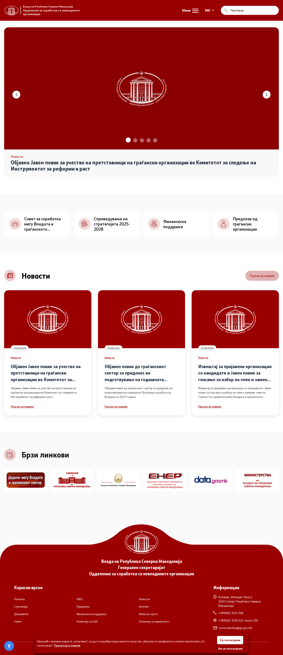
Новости (16, 357)
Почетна (19, 599)
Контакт (144, 606)
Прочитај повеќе (262, 275)
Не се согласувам (230, 648)
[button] (128, 140)
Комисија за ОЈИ (87, 621)
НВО (79, 599)
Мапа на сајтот (148, 614)
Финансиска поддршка (91, 614)
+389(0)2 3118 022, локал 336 (238, 620)
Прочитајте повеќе (67, 645)
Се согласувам (230, 640)
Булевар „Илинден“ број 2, (239, 601)
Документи (21, 614)
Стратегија (21, 606)
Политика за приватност (154, 621)
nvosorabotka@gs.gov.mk (235, 628)
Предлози (83, 606)
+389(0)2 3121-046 (230, 613)
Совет (18, 621)
